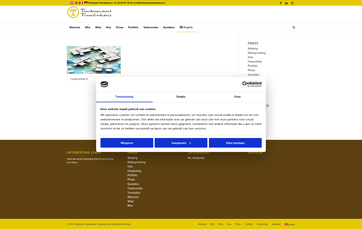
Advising (253, 48)
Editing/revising (257, 53)
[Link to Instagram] (292, 3)
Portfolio (253, 66)
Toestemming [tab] (124, 96)
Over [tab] (237, 96)
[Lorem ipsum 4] (94, 60)
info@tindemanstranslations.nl (149, 2)
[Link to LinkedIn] (286, 3)
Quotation (253, 74)
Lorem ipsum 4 (79, 78)
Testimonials (134, 188)
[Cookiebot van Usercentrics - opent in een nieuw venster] (245, 84)
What (130, 201)
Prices (251, 70)
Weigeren (127, 142)
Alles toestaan (235, 142)
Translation (134, 192)
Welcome (133, 197)
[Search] (292, 27)
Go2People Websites (121, 223)
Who (130, 205)
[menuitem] (75, 27)
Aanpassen (179, 142)
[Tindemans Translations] (89, 14)
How (250, 57)
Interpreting (255, 61)
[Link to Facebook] (281, 3)
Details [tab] (181, 96)
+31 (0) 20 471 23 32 (123, 2)
